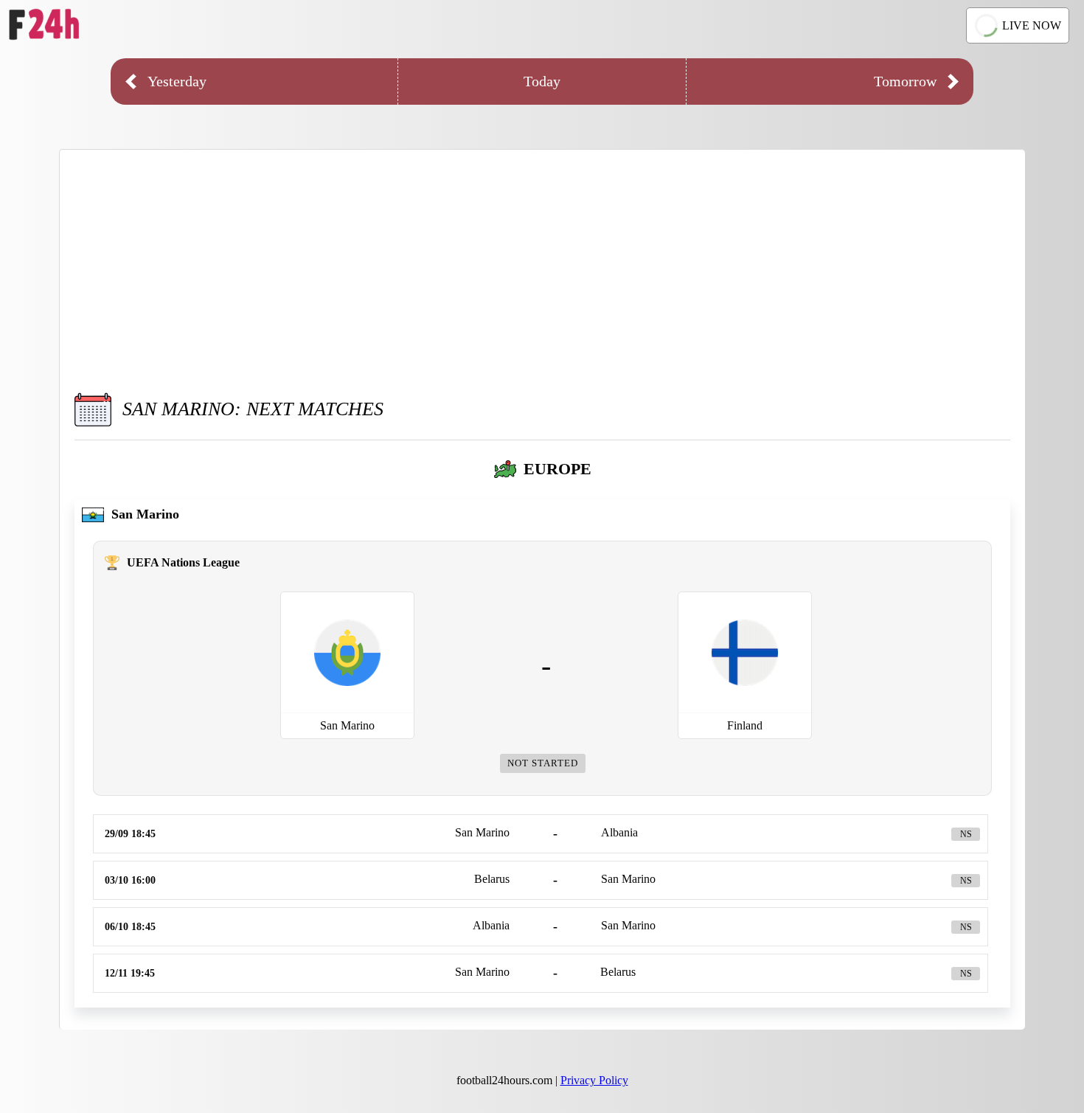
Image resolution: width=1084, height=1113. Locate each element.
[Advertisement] (542, 267)
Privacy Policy (594, 1080)
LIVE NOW (1031, 25)
